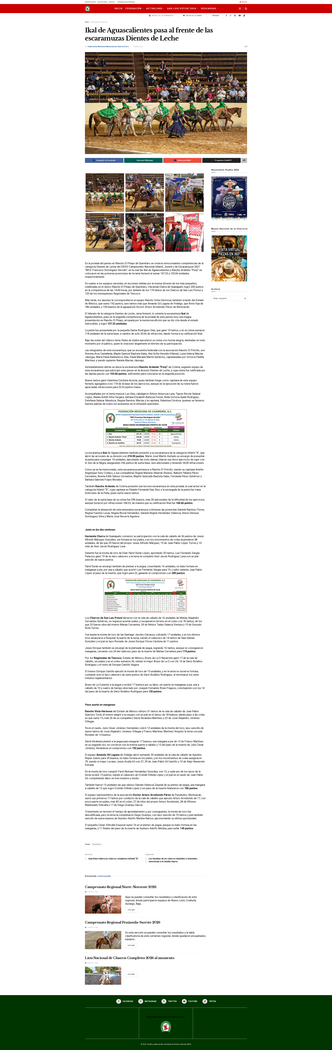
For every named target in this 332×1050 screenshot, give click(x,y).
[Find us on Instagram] (230, 15)
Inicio (118, 8)
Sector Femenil (90, 2)
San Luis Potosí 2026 (181, 8)
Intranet (244, 2)
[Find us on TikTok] (244, 15)
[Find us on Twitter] (235, 15)
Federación (133, 8)
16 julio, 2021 (138, 46)
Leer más (132, 910)
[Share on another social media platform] (244, 160)
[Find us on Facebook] (226, 15)
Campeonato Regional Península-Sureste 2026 (122, 922)
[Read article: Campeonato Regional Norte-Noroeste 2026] (103, 904)
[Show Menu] (240, 8)
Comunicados (102, 2)
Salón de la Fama (193, 15)
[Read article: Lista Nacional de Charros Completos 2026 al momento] (103, 976)
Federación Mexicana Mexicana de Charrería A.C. (108, 46)
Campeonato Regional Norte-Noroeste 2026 (120, 887)
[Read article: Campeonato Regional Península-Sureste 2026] (103, 940)
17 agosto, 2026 (92, 892)
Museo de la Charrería (162, 15)
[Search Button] (246, 8)
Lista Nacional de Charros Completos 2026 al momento (129, 958)
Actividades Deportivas (99, 22)
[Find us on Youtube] (240, 15)
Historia (112, 2)
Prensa (215, 15)
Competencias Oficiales (126, 2)
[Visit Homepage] (87, 8)
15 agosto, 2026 (92, 963)
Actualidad (154, 8)
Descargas (208, 8)
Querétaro (96, 844)
